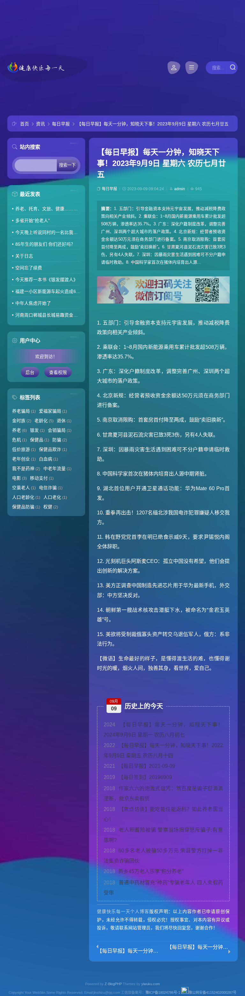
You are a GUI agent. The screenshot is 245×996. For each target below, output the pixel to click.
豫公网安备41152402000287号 (212, 992)
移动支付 (42, 478)
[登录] (173, 67)
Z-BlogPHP (113, 984)
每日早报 (61, 124)
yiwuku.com (150, 984)
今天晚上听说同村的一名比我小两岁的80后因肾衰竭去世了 (47, 232)
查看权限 (58, 372)
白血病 (48, 459)
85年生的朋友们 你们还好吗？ (45, 244)
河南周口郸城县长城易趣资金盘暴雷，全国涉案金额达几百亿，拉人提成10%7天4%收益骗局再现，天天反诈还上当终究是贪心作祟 (47, 315)
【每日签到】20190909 (138, 777)
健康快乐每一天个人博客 (123, 911)
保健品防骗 (26, 507)
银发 (37, 430)
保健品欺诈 (53, 449)
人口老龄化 (26, 497)
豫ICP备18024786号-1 (162, 992)
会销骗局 (59, 430)
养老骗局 (24, 411)
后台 (30, 372)
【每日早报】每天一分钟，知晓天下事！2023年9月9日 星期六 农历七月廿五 (153, 124)
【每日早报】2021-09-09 (139, 766)
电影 (19, 478)
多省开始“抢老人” (32, 220)
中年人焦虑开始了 (33, 303)
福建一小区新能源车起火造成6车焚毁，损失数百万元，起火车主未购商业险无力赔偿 (47, 291)
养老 (19, 430)
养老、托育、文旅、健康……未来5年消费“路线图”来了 (47, 208)
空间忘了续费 (28, 268)
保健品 (39, 440)
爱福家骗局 (53, 411)
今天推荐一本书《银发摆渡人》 (46, 279)
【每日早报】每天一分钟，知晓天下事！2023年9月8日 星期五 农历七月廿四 (128, 951)
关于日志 (24, 256)
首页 (24, 124)
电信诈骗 (51, 487)
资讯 (40, 124)
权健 (50, 507)
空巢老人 (24, 487)
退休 (64, 420)
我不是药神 (26, 468)
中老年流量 (57, 468)
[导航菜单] (191, 67)
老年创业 (24, 459)
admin (179, 189)
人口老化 (55, 497)
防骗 (59, 440)
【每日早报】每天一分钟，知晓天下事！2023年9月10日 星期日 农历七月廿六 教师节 (198, 947)
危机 (19, 440)
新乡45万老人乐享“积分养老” (143, 871)
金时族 (21, 420)
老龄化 (44, 420)
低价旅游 (24, 449)
